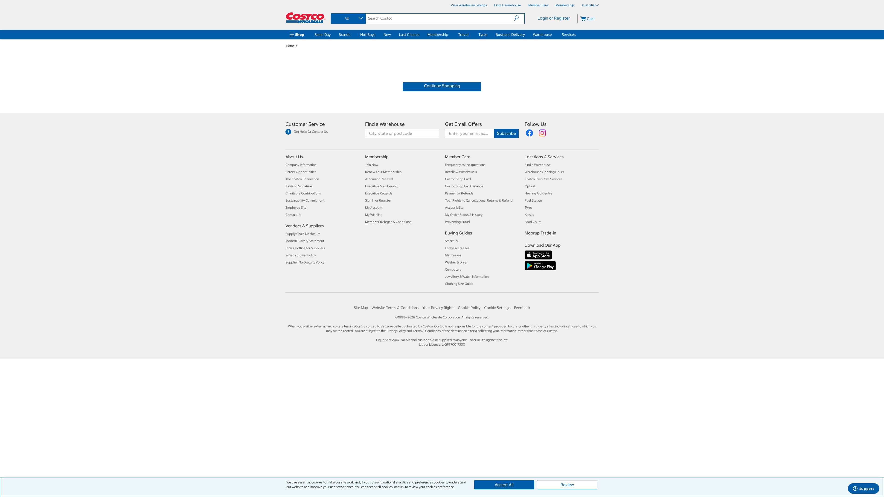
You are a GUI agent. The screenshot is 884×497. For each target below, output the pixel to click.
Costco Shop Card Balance (464, 186)
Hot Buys (367, 34)
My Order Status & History (464, 215)
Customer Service (305, 124)
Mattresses (453, 255)
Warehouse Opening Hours (544, 172)
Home (290, 46)
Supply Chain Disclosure (302, 234)
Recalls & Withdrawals (461, 172)
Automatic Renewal (379, 179)
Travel (463, 34)
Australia (588, 5)
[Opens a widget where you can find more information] (863, 489)
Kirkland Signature (298, 186)
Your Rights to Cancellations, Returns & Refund (479, 200)
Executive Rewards (379, 193)
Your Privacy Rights (438, 307)
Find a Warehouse (385, 124)
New (387, 34)
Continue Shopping (442, 85)
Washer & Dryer (456, 262)
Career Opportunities (300, 172)
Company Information (301, 165)
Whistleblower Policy (300, 255)
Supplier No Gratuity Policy (304, 262)
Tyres (483, 34)
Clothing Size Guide (459, 284)
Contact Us (293, 215)
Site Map (361, 307)
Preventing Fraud (457, 222)
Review (567, 484)
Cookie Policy (469, 307)
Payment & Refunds (459, 193)
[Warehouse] (553, 34)
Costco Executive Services (543, 179)
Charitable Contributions (303, 193)
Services (569, 34)
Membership (437, 34)
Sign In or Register (378, 200)
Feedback (522, 307)
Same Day (322, 34)
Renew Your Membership (383, 172)
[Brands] (351, 34)
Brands (344, 34)
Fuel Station (533, 200)
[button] (519, 18)
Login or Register (554, 18)
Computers (453, 269)
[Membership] (449, 34)
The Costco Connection (302, 179)
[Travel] (469, 34)
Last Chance (409, 34)
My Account (373, 207)
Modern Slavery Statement (304, 241)
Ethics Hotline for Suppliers (305, 248)
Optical (530, 186)
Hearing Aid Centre (538, 193)
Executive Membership (381, 186)
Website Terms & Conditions (395, 307)
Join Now (371, 165)
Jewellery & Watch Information (467, 277)
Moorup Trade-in (540, 233)
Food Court (533, 222)
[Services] (577, 34)
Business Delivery (510, 34)
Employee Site (295, 207)
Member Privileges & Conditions (388, 222)
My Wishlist (373, 215)
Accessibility (454, 207)
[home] (305, 17)
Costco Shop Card (458, 179)
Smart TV (451, 241)
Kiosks (529, 215)
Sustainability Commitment (304, 200)
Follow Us (536, 124)
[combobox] (348, 18)
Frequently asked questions (465, 165)
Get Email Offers (463, 124)
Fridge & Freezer (457, 248)
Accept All (504, 484)
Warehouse (542, 34)
